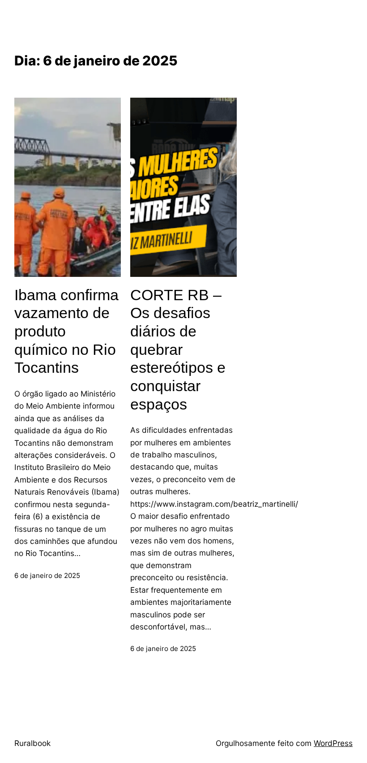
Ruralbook (32, 743)
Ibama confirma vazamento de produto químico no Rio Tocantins (66, 331)
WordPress (333, 743)
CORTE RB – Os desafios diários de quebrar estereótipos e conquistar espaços (178, 349)
